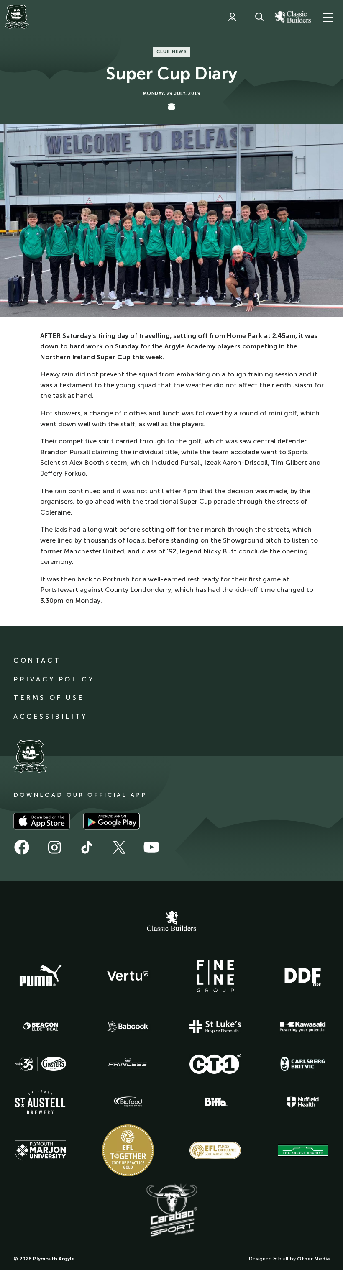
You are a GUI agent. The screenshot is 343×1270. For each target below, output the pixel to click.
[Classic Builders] (171, 922)
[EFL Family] (215, 1150)
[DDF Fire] (303, 976)
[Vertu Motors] (128, 976)
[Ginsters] (41, 1064)
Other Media (313, 1259)
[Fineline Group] (215, 976)
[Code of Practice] (128, 1150)
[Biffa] (215, 1102)
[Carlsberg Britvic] (303, 1063)
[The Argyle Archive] (303, 1150)
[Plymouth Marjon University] (41, 1150)
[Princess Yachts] (128, 1064)
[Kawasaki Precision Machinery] (303, 1026)
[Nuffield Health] (303, 1102)
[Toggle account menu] (232, 16)
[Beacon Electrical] (41, 1026)
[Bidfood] (128, 1102)
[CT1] (215, 1064)
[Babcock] (128, 1026)
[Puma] (41, 976)
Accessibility (50, 716)
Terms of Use (48, 698)
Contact (37, 660)
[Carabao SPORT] (171, 1210)
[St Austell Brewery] (41, 1102)
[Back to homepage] (16, 16)
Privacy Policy (53, 679)
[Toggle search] (259, 16)
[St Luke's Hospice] (215, 1026)
